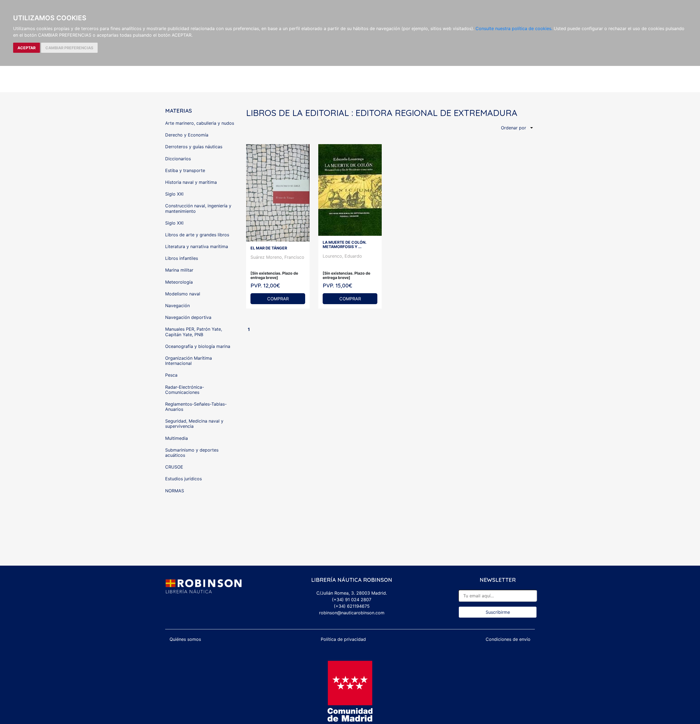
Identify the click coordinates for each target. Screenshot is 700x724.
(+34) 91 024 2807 (351, 599)
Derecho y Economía (186, 135)
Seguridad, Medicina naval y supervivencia (194, 423)
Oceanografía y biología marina (197, 346)
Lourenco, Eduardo (342, 256)
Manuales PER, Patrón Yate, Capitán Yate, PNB (193, 331)
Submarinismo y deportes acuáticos (191, 452)
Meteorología (179, 282)
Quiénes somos (185, 639)
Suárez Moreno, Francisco (277, 257)
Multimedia (176, 438)
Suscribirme (498, 612)
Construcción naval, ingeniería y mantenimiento (198, 208)
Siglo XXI (174, 194)
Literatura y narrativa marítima (196, 246)
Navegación (177, 305)
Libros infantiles (181, 258)
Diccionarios (178, 158)
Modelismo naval (182, 293)
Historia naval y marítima (191, 182)
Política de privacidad (343, 639)
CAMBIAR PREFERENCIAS (69, 47)
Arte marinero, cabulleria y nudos (199, 123)
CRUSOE (174, 467)
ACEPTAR (27, 47)
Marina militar (179, 270)
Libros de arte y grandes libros (197, 234)
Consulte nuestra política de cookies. (514, 28)
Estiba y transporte (185, 170)
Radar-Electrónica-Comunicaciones (184, 389)
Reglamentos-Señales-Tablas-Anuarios (196, 406)
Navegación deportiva (188, 317)
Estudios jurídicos (183, 478)
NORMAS (174, 490)
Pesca (171, 375)
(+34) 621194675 (352, 606)
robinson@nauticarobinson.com (351, 612)
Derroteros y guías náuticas (193, 146)
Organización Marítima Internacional (188, 360)
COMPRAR (278, 298)
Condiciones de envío (508, 639)
